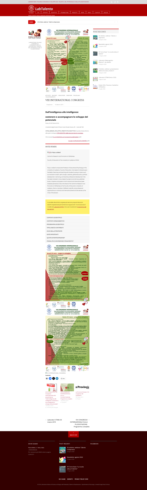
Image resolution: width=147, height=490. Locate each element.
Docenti (54, 95)
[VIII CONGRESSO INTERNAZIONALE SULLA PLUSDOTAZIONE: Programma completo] (67, 387)
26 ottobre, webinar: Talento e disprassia (48, 22)
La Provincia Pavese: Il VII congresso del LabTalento (82, 394)
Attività (45, 12)
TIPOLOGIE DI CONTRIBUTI (55, 227)
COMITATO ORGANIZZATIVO (55, 221)
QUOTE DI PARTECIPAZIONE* (56, 237)
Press (89, 12)
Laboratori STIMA (59, 207)
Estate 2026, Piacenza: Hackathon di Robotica (108, 86)
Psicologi (76, 95)
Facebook (94, 444)
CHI (38, 12)
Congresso (49, 104)
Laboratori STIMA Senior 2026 (107, 77)
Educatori (61, 95)
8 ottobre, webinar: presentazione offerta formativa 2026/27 (109, 70)
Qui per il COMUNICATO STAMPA (77, 141)
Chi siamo (62, 479)
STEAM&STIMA (64, 12)
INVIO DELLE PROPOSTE (54, 231)
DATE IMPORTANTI (52, 234)
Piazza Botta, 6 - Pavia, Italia (36, 447)
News (82, 12)
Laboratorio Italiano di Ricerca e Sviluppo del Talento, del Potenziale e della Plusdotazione (58, 2)
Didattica (54, 12)
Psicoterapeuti (51, 97)
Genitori (69, 95)
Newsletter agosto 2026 (106, 44)
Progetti (74, 12)
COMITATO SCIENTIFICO (54, 217)
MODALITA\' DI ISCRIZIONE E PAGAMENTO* (60, 241)
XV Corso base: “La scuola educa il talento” (108, 53)
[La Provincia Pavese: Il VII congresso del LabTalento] (82, 387)
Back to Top (73, 435)
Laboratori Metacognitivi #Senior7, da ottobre (106, 61)
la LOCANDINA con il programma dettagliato (65, 137)
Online (106, 12)
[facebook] (115, 2)
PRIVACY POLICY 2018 (81, 479)
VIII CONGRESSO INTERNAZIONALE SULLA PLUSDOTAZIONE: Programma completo (79, 423)
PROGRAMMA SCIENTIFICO (55, 224)
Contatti (97, 12)
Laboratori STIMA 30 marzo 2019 (53, 421)
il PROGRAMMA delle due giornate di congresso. (70, 133)
